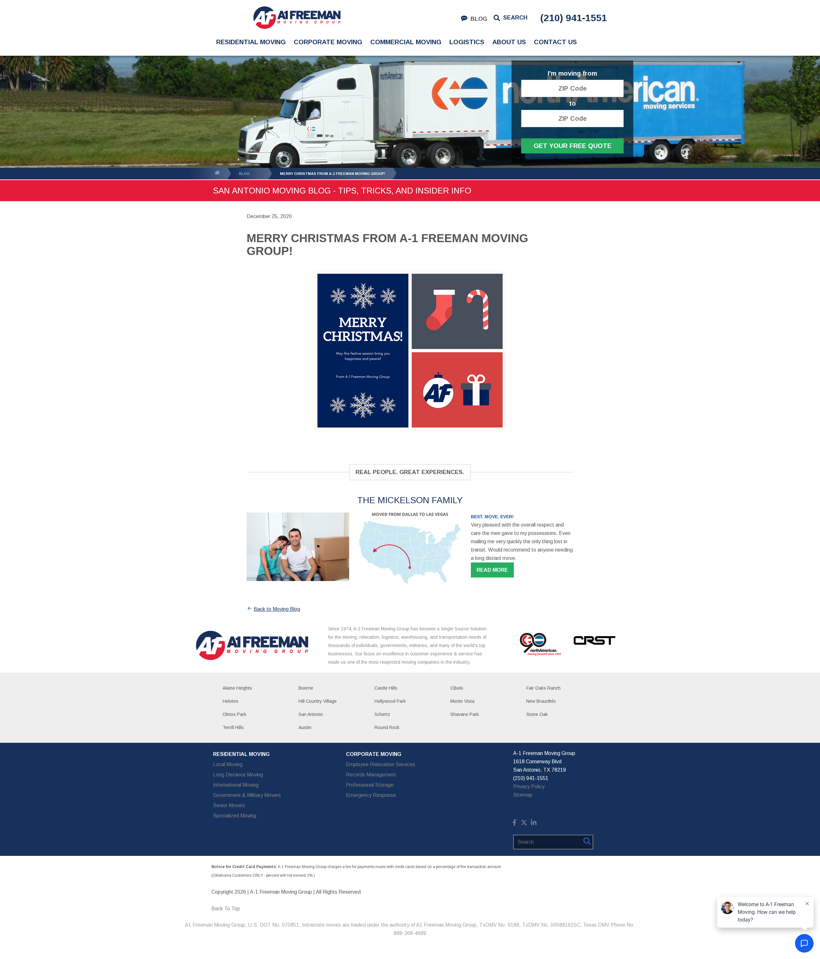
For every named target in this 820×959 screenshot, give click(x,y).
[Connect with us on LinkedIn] (533, 824)
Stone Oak (537, 714)
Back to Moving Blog (277, 609)
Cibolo (456, 688)
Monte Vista (462, 701)
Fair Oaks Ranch (543, 688)
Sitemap (522, 795)
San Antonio (311, 714)
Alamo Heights (237, 688)
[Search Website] (587, 842)
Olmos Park (234, 714)
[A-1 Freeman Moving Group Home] (296, 17)
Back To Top (225, 908)
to (572, 103)
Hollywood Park (390, 701)
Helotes (230, 701)
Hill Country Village (318, 701)
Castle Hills (386, 688)
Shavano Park (464, 714)
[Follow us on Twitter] (524, 824)
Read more (492, 570)
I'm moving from (572, 73)
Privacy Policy (529, 786)
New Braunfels (541, 701)
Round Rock (386, 727)
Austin (305, 727)
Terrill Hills (233, 727)
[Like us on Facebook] (514, 824)
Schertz (382, 714)
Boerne (306, 688)
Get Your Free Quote (572, 145)
